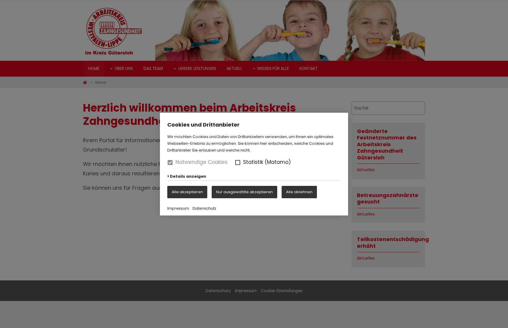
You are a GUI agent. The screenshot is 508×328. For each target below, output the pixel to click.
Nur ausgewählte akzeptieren (244, 191)
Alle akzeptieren (187, 191)
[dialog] (254, 164)
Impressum (178, 208)
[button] (237, 162)
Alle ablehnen (299, 191)
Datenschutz (204, 208)
